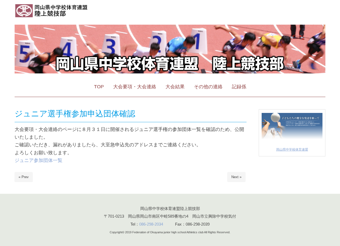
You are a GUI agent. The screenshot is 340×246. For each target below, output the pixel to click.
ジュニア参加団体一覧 (38, 160)
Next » (236, 177)
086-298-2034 (151, 224)
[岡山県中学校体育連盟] (292, 140)
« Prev (24, 177)
